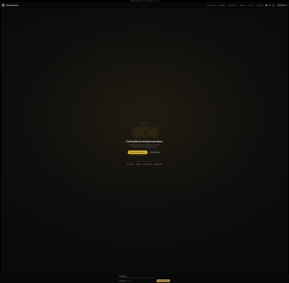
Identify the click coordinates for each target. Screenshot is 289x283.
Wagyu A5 (138, 164)
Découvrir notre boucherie (137, 152)
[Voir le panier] (273, 5)
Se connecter (281, 5)
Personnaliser (122, 280)
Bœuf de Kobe (130, 164)
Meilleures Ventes (158, 164)
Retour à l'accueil (155, 152)
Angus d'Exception (147, 164)
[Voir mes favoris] (270, 5)
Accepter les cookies (163, 280)
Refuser (129, 280)
